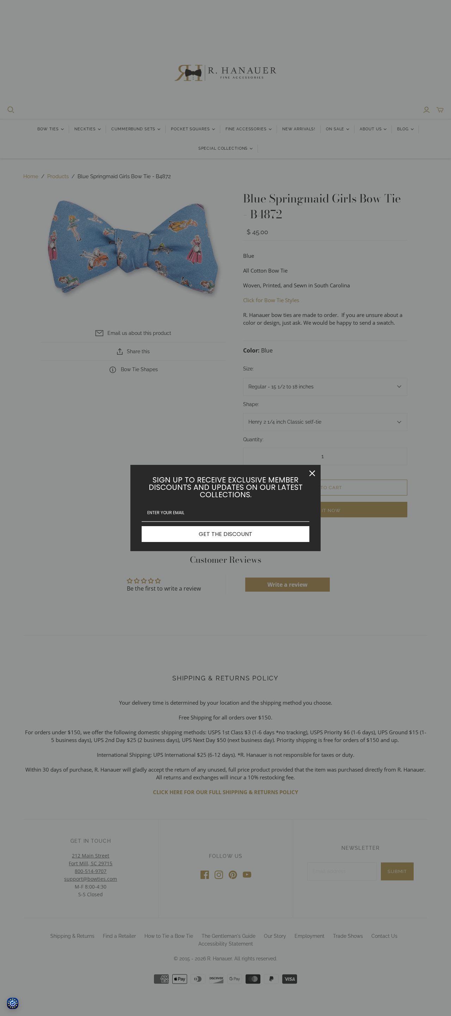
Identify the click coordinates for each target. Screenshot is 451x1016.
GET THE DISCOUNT (225, 534)
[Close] (312, 473)
